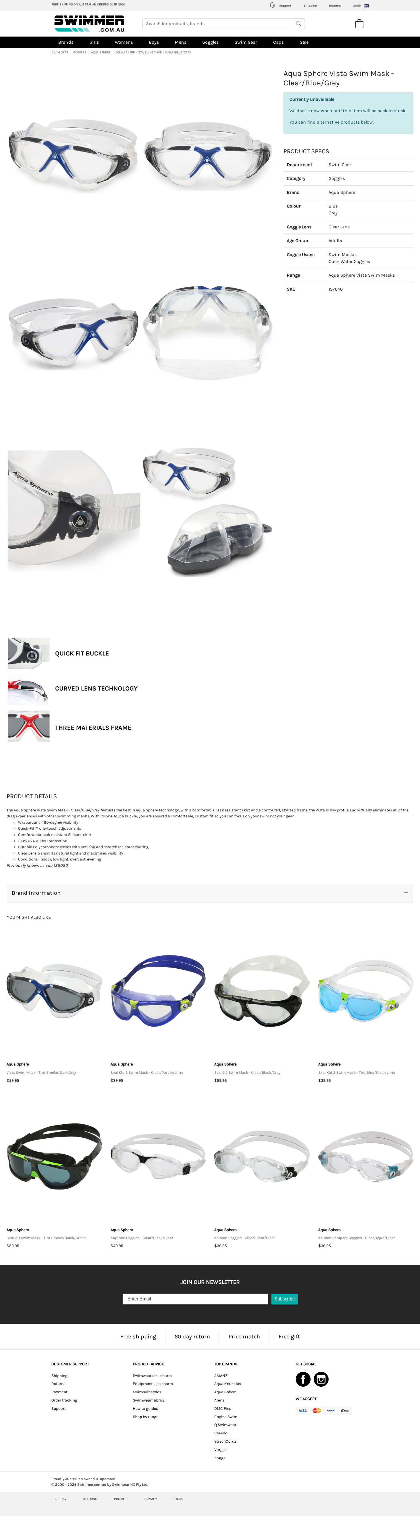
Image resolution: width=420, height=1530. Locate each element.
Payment (59, 1392)
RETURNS (90, 1499)
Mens (180, 42)
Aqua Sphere (342, 192)
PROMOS (120, 1499)
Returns (335, 5)
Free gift (289, 1336)
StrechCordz (225, 1441)
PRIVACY (150, 1499)
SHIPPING (58, 1499)
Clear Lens (339, 226)
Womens (124, 42)
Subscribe (284, 1298)
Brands (65, 42)
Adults (335, 240)
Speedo (220, 1433)
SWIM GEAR (60, 52)
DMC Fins (222, 1408)
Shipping (310, 5)
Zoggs (219, 1457)
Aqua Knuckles (227, 1383)
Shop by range (145, 1416)
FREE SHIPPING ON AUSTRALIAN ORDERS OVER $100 (88, 4)
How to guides (145, 1408)
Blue (333, 206)
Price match (244, 1336)
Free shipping (138, 1336)
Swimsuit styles (147, 1392)
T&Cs (178, 1499)
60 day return (192, 1336)
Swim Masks (342, 254)
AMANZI (221, 1375)
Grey (333, 213)
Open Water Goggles (349, 261)
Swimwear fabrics (149, 1400)
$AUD (357, 5)
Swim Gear (246, 42)
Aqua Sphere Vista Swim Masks (362, 275)
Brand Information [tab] (36, 893)
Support (284, 5)
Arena (219, 1400)
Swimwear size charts (152, 1375)
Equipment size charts (153, 1383)
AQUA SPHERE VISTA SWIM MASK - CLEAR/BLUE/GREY (153, 52)
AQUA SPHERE (101, 52)
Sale (304, 42)
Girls (94, 42)
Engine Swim (225, 1416)
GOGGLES (79, 52)
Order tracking (64, 1400)
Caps (278, 42)
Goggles (210, 42)
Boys (154, 42)
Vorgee (220, 1449)
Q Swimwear (225, 1424)
